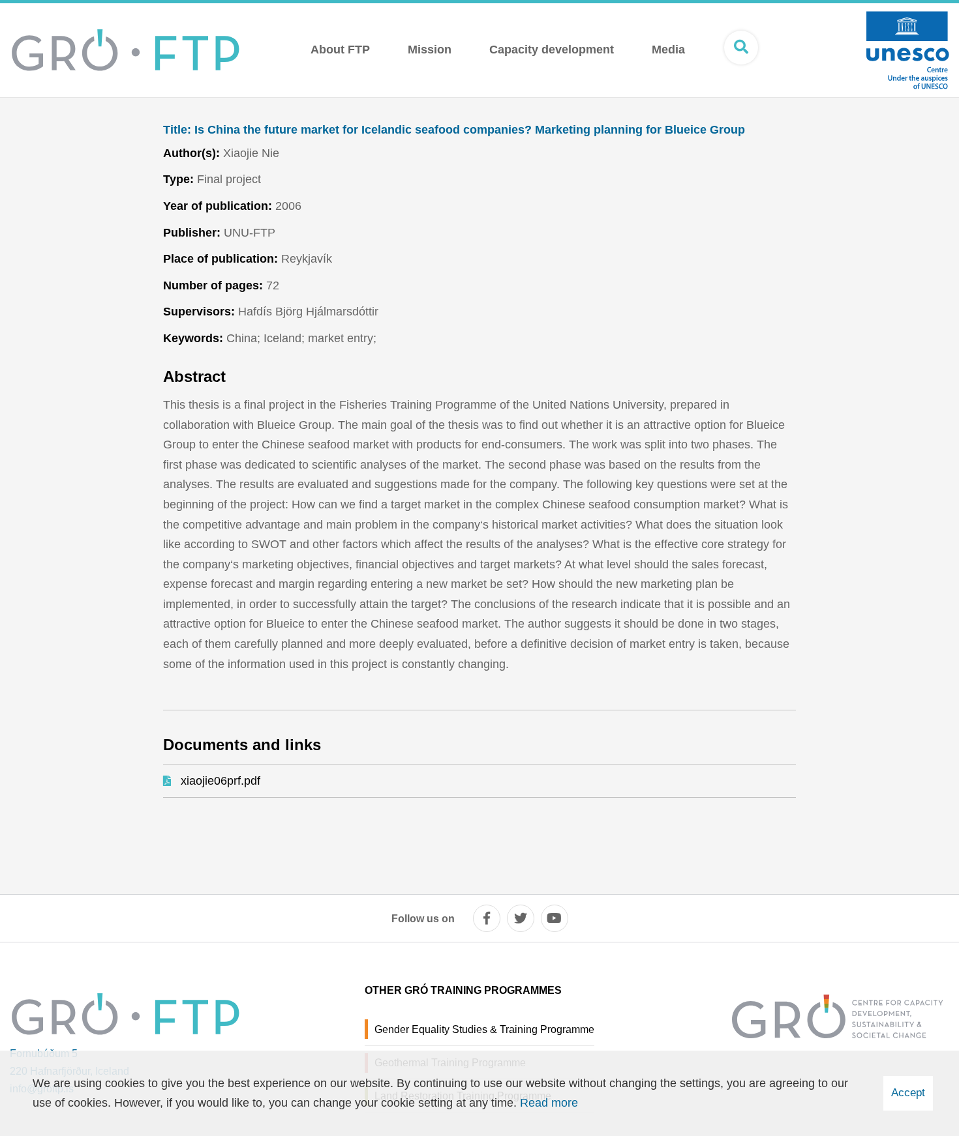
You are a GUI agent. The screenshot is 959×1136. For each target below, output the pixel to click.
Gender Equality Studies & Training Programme (484, 1029)
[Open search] (741, 48)
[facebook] (486, 918)
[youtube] (554, 918)
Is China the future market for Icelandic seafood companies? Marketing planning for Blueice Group (454, 130)
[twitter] (520, 918)
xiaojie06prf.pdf (220, 780)
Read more (549, 1102)
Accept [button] (908, 1092)
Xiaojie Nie (251, 153)
